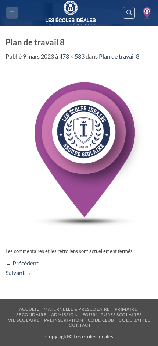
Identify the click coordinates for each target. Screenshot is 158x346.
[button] (12, 13)
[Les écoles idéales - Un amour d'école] (70, 13)
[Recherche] (129, 13)
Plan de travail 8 (119, 56)
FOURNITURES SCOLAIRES (112, 314)
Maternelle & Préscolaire (76, 309)
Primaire (126, 309)
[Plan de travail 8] (79, 151)
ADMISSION (64, 314)
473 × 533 (72, 56)
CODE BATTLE (134, 320)
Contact (80, 325)
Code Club (101, 320)
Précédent (22, 263)
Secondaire (31, 314)
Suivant (19, 272)
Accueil (29, 309)
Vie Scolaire (23, 320)
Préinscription (63, 320)
